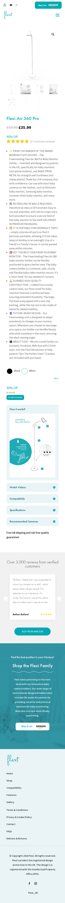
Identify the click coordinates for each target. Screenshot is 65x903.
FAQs (9, 831)
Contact (10, 824)
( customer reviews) (42, 141)
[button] (53, 34)
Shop (9, 780)
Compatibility (13, 788)
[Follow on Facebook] (29, 883)
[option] (32, 597)
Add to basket (16, 397)
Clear (56, 378)
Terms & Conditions (17, 810)
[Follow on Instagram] (35, 883)
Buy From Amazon (32, 631)
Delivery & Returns (16, 838)
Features (11, 795)
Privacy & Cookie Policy (19, 817)
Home (9, 773)
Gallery (10, 802)
